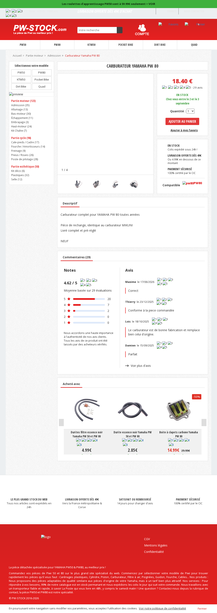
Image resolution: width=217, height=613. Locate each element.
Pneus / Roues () (22, 155)
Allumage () (19, 109)
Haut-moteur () (21, 126)
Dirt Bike (160, 45)
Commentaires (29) (77, 257)
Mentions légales (155, 545)
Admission (54, 55)
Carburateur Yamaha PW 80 (82, 55)
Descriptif (70, 203)
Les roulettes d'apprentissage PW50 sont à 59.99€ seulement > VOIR (108, 4)
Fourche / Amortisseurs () (28, 146)
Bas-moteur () (21, 113)
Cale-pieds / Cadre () (25, 142)
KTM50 (91, 45)
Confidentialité (154, 552)
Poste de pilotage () (24, 159)
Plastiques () (20, 175)
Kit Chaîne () (19, 130)
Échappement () (22, 118)
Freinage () (18, 150)
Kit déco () (18, 170)
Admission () (20, 105)
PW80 (57, 45)
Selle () (16, 179)
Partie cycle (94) (21, 138)
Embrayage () (20, 122)
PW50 (23, 45)
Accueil (17, 55)
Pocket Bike (125, 45)
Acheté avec (71, 384)
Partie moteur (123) (23, 101)
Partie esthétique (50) (25, 166)
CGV (147, 539)
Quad (194, 45)
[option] (77, 184)
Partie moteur (34, 55)
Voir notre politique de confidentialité (162, 608)
